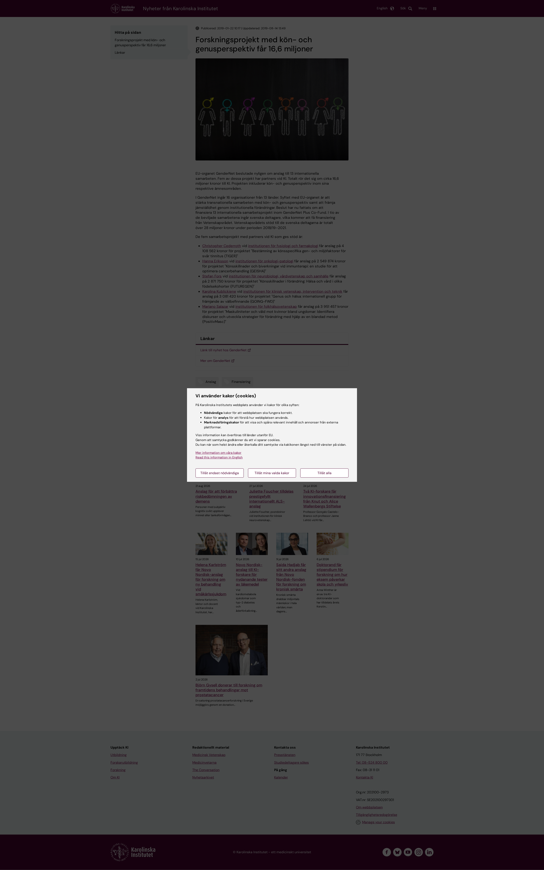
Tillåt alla (324, 473)
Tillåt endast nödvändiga (219, 473)
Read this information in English (219, 457)
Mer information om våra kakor (218, 453)
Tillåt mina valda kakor (272, 473)
